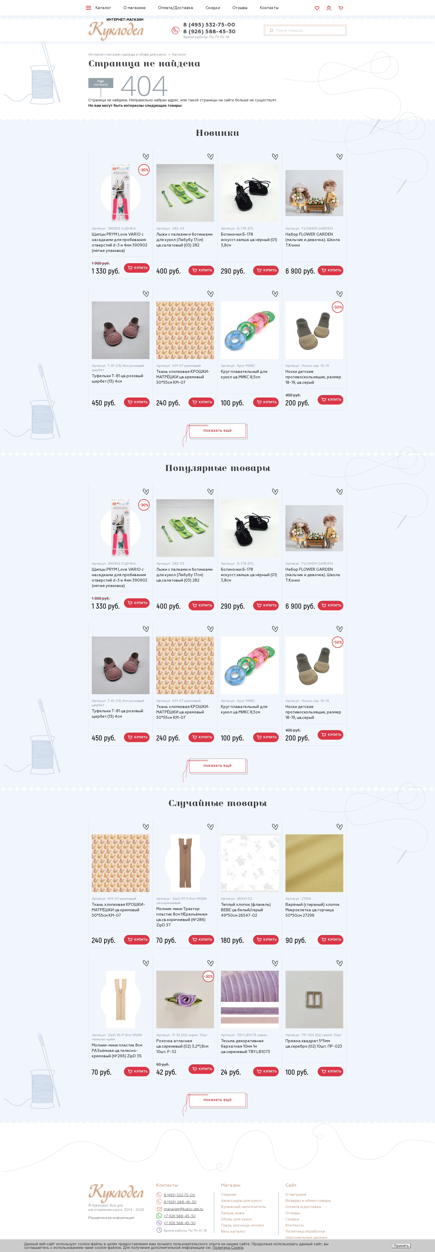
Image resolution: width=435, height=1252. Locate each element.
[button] (217, 430)
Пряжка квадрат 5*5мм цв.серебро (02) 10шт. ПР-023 (313, 1043)
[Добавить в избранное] (146, 155)
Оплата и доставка (303, 1207)
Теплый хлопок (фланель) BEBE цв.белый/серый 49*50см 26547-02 (246, 910)
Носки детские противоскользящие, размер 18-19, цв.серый (313, 377)
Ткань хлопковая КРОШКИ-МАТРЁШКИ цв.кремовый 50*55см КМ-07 (183, 377)
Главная (228, 1195)
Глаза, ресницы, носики (242, 1225)
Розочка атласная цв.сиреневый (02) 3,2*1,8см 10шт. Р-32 (182, 1046)
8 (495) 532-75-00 (209, 25)
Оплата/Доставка (175, 8)
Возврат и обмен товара (308, 1201)
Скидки (213, 8)
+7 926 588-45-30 (180, 1216)
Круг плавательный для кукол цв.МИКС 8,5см (244, 374)
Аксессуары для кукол (241, 1201)
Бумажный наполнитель (243, 1207)
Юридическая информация (111, 1217)
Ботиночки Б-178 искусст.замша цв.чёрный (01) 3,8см (249, 240)
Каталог (103, 8)
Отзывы (239, 8)
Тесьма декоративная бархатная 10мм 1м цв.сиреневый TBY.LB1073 (245, 1046)
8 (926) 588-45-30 (209, 31)
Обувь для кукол (236, 1219)
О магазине (134, 8)
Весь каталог (233, 1231)
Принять (401, 1245)
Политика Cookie (228, 1247)
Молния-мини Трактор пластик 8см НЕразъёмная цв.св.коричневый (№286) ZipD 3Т (181, 917)
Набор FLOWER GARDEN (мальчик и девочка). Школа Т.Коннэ (312, 240)
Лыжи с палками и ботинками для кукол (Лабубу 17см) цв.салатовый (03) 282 (184, 240)
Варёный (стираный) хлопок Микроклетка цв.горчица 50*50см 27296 (312, 910)
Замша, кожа (232, 1213)
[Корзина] (341, 8)
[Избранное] (317, 8)
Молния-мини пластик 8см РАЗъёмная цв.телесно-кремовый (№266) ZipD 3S (117, 1051)
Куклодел (115, 29)
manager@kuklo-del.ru (183, 1209)
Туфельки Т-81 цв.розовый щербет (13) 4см (117, 378)
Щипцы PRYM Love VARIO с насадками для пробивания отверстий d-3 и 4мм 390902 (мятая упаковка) (119, 243)
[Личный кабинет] (329, 8)
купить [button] (140, 268)
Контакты (269, 8)
